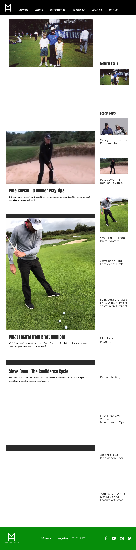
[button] (24, 10)
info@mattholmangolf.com (55, 538)
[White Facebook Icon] (105, 538)
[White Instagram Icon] (121, 538)
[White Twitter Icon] (129, 538)
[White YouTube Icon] (113, 538)
